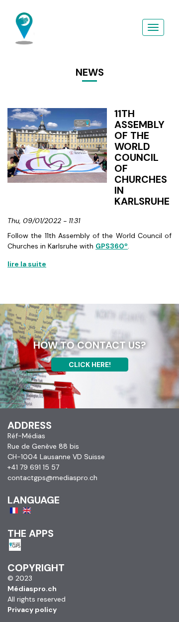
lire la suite (26, 263)
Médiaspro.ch (32, 588)
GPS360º (111, 246)
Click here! (90, 364)
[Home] (24, 17)
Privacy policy (32, 609)
